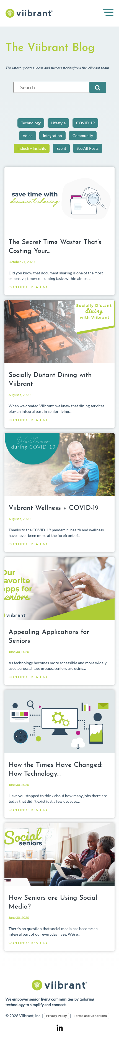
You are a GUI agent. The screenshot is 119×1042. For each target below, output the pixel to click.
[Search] (97, 87)
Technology (31, 122)
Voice (27, 135)
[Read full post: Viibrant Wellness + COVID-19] (59, 464)
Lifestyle (58, 122)
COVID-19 (85, 122)
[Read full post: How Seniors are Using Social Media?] (59, 854)
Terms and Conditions (90, 1016)
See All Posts (88, 148)
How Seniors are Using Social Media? (53, 902)
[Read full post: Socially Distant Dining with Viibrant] (59, 331)
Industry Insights (31, 148)
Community (83, 135)
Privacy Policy (56, 1016)
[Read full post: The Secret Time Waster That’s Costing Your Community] (59, 198)
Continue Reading (29, 287)
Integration (52, 135)
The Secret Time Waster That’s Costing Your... (55, 246)
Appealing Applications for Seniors (49, 636)
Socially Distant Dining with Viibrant (50, 379)
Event (61, 148)
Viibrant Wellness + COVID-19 (54, 508)
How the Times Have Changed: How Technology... (55, 769)
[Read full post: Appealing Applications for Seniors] (59, 588)
